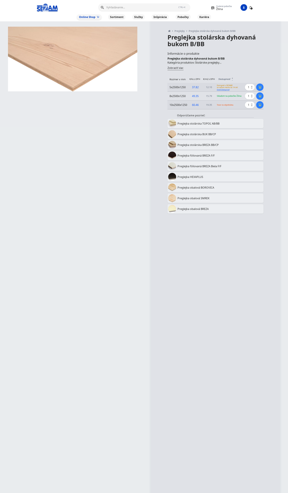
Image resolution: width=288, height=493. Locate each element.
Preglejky (179, 31)
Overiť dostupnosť (223, 90)
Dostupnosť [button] (224, 79)
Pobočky (183, 17)
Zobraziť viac (176, 68)
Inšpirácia (160, 17)
